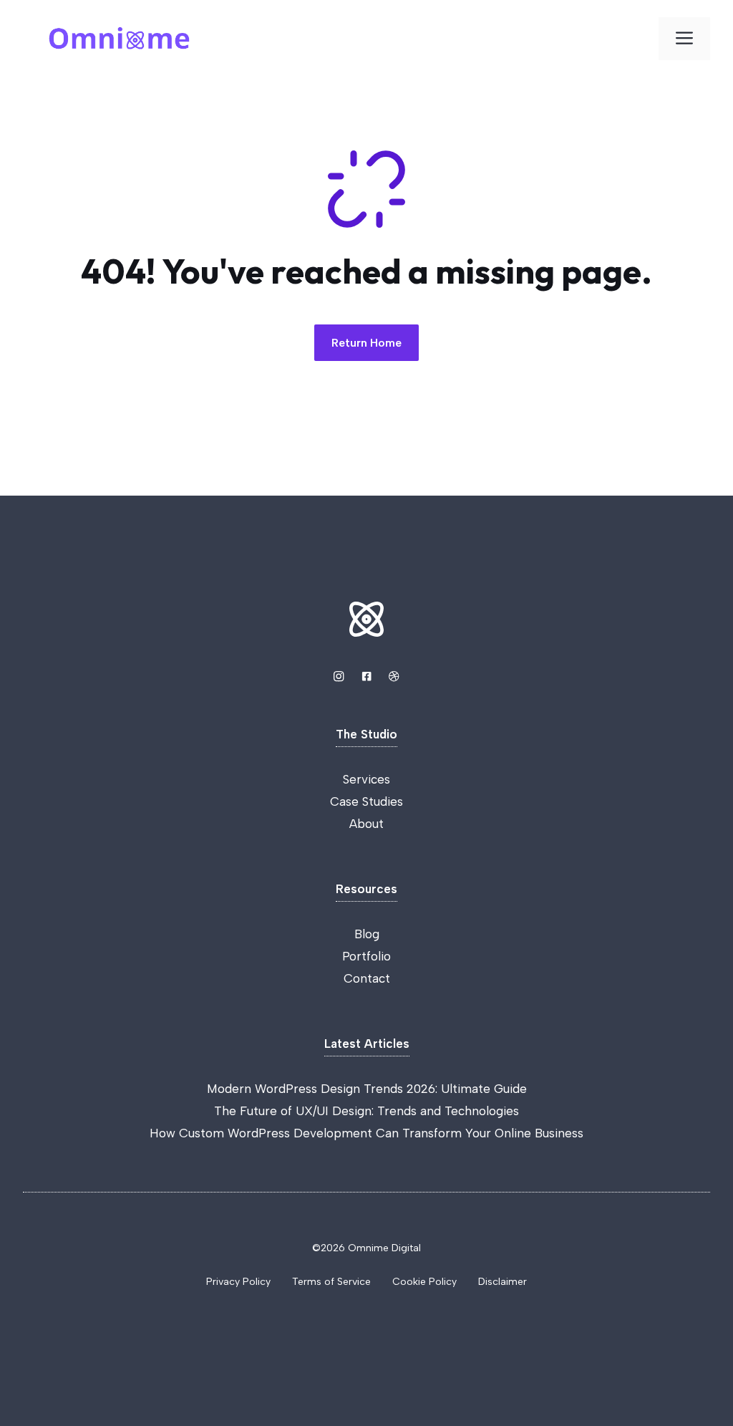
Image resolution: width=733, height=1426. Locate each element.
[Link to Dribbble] (394, 676)
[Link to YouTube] (366, 676)
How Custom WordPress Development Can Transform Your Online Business (366, 1133)
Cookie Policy (424, 1282)
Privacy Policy (238, 1282)
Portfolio (366, 956)
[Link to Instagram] (339, 676)
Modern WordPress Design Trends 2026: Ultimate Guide (367, 1088)
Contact (367, 978)
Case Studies (366, 801)
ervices (369, 779)
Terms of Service (331, 1282)
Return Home (366, 343)
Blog (366, 934)
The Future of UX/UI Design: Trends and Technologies (366, 1111)
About (366, 823)
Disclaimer (502, 1282)
